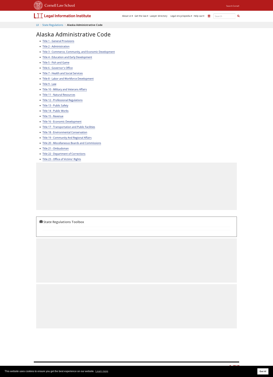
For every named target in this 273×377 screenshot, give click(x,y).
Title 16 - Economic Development (62, 121)
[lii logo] (69, 16)
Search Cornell (232, 6)
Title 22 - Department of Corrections (63, 154)
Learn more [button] (101, 371)
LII (37, 25)
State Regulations (52, 25)
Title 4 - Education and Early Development (67, 57)
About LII (126, 16)
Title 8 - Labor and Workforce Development (68, 78)
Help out (198, 16)
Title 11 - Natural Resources (58, 94)
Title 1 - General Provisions (58, 41)
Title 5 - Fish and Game (55, 62)
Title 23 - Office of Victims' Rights (61, 159)
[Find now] (238, 16)
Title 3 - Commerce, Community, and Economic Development (78, 52)
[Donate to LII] (209, 16)
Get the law (141, 16)
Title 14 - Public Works (55, 111)
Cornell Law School (59, 5)
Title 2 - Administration (56, 46)
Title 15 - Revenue (52, 116)
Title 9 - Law (49, 84)
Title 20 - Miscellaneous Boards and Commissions (71, 143)
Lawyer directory (158, 16)
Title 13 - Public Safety (55, 105)
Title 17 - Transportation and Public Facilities (68, 127)
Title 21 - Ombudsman (55, 148)
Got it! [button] (263, 371)
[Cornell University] (38, 5)
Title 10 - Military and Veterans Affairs (64, 89)
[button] (238, 16)
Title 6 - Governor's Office (57, 68)
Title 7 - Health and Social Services (62, 73)
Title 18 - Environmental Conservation (64, 132)
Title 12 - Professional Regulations (62, 100)
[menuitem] (127, 16)
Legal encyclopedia (180, 16)
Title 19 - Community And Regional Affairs (67, 137)
